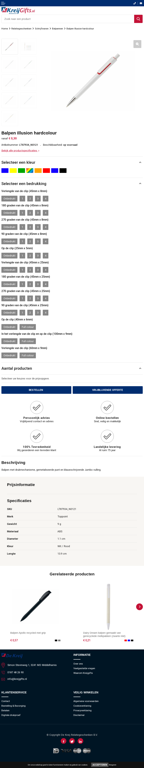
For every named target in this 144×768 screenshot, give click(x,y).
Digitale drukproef (11, 715)
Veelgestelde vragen (84, 668)
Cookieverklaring (82, 706)
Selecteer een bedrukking (23, 183)
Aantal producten (16, 368)
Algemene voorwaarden (86, 701)
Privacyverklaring (82, 710)
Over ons (78, 663)
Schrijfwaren (42, 28)
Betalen (5, 710)
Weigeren (112, 765)
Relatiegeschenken (21, 28)
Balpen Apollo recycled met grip (28, 632)
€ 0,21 (87, 640)
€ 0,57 (14, 640)
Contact (5, 701)
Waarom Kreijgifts (83, 673)
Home (4, 28)
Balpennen (57, 28)
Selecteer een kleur (18, 162)
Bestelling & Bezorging (13, 706)
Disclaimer (79, 715)
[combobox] (68, 19)
